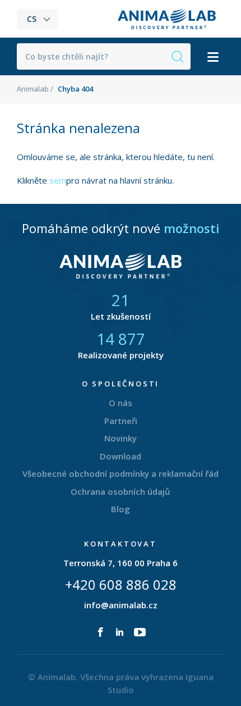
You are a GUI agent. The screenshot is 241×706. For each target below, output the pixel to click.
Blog (120, 508)
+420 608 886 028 (121, 584)
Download (120, 456)
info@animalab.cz (120, 605)
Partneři (120, 420)
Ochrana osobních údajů (120, 491)
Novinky (120, 438)
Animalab (33, 89)
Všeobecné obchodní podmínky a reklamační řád (120, 473)
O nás (120, 402)
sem (57, 180)
